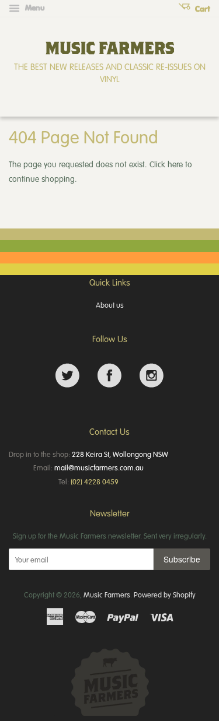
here (175, 164)
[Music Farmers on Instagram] (152, 376)
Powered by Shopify (165, 594)
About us (110, 305)
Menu (34, 7)
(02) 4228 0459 (95, 481)
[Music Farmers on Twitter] (67, 376)
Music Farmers (107, 594)
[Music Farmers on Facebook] (109, 376)
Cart (201, 8)
